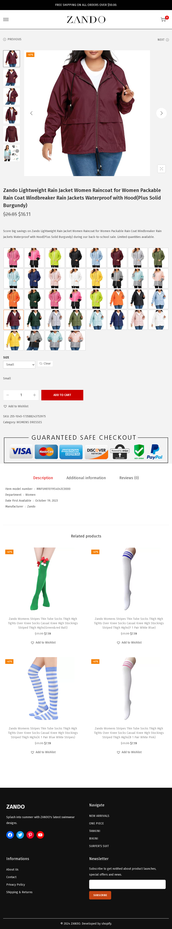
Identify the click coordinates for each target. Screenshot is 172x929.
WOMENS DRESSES (29, 422)
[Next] (161, 113)
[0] (163, 19)
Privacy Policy (15, 884)
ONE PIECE (96, 823)
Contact (11, 877)
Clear (47, 363)
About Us (12, 869)
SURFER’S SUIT (99, 846)
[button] (15, 406)
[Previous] (31, 113)
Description (43, 478)
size (6, 357)
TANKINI (94, 831)
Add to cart (62, 395)
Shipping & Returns (19, 892)
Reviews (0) (129, 478)
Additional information (86, 478)
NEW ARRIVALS (99, 816)
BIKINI (93, 838)
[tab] (43, 478)
